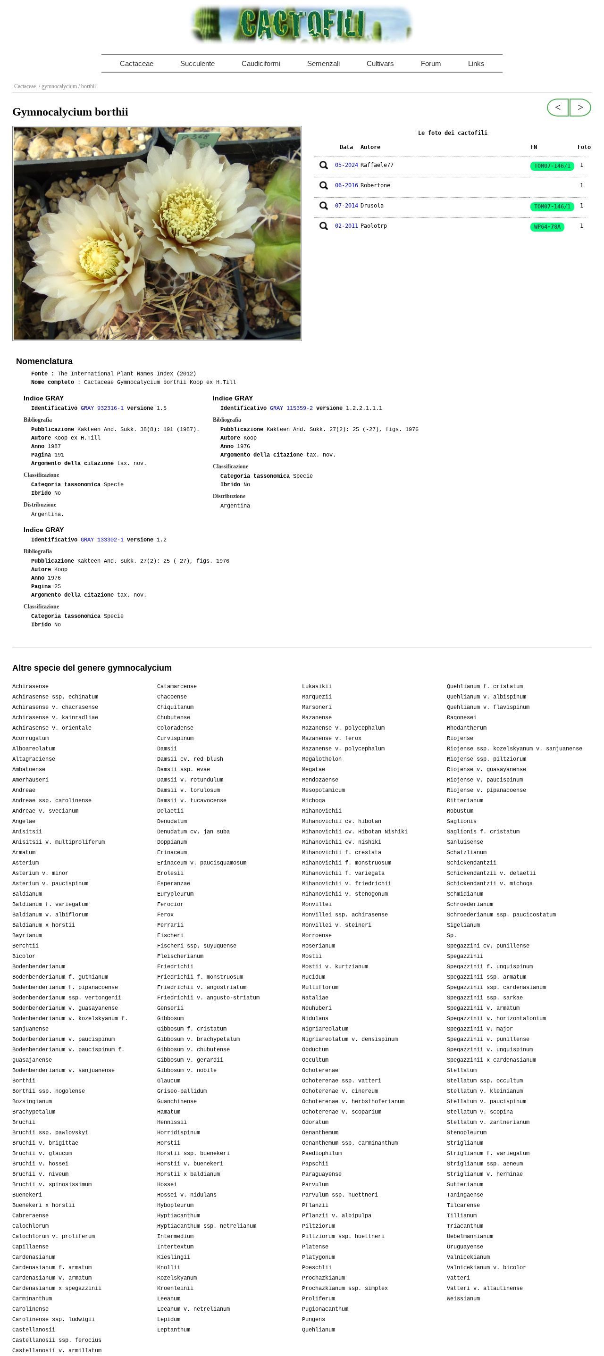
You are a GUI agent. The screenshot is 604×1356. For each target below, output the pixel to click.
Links (476, 63)
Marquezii (317, 697)
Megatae (313, 769)
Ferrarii (170, 925)
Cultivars (380, 63)
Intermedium (175, 1236)
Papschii (315, 1164)
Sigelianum (463, 925)
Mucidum (313, 977)
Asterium (25, 863)
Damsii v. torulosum (188, 790)
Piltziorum (318, 1226)
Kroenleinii (175, 1288)
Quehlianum (318, 1330)
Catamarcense (177, 686)
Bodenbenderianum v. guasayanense (65, 1008)
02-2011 (346, 226)
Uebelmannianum (470, 1236)
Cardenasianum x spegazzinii (56, 1288)
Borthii (23, 1081)
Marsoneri (317, 707)
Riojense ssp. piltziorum (486, 759)
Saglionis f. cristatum (483, 832)
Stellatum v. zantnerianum (488, 1122)
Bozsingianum (32, 1101)
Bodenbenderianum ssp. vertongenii (66, 998)
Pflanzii (315, 1205)
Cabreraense (30, 1216)
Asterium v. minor (40, 873)
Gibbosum (170, 1018)
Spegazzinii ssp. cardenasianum (496, 987)
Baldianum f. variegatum (50, 904)
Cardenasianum (33, 1257)
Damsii (167, 749)
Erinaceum (172, 852)
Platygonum (318, 1257)
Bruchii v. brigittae (45, 1143)
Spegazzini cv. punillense (488, 946)
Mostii (312, 956)
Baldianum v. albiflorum (50, 915)
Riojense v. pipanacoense (486, 790)
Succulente (197, 63)
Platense (315, 1247)
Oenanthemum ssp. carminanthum (350, 1143)
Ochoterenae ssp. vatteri (341, 1081)
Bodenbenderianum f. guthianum (60, 977)
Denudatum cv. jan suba (193, 832)
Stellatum (462, 1070)
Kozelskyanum (177, 1278)
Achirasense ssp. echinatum (55, 697)
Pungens (313, 1319)
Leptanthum (173, 1330)
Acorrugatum (30, 738)
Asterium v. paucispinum (50, 884)
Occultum (315, 1060)
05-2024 (346, 165)
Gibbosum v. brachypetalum (198, 1039)
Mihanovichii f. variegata (343, 873)
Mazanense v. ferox (331, 738)
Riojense (460, 738)
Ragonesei (462, 718)
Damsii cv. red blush (190, 759)
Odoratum (315, 1122)
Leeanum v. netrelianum (193, 1309)
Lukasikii (317, 686)
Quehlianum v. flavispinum (488, 707)
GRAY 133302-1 (104, 540)
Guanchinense (177, 1101)
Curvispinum (175, 738)
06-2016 (346, 185)
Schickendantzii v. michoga (490, 884)
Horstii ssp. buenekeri (193, 1153)
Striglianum (465, 1143)
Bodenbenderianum (38, 967)
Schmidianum (465, 894)
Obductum (315, 1050)
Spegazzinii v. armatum (483, 1008)
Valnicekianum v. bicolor (486, 1267)
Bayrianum (27, 935)
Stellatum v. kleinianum (485, 1091)
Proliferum (318, 1299)
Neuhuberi (317, 1008)
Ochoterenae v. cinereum (340, 1091)
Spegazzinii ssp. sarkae (485, 998)
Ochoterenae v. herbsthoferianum (353, 1101)
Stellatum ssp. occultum (485, 1081)
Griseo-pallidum (182, 1091)
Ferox (165, 915)
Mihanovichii (322, 811)
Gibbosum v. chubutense (193, 1050)
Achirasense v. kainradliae (55, 718)
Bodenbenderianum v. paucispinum (63, 1039)
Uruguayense (465, 1247)
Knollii (168, 1267)
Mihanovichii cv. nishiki (341, 842)
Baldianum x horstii (43, 925)
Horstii (168, 1143)
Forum (431, 63)
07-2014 (346, 205)
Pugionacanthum (325, 1309)
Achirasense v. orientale (52, 728)
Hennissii (172, 1122)
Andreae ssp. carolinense (52, 801)
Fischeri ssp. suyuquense (196, 946)
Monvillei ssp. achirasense (345, 915)
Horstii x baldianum (188, 1174)
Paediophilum (322, 1153)
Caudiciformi (261, 63)
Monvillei (317, 904)
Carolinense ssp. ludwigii (53, 1319)
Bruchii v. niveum (40, 1174)
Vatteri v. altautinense (485, 1288)
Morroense (317, 935)
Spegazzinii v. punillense (488, 1039)
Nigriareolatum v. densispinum (350, 1039)
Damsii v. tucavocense (191, 801)
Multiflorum (320, 987)
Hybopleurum (175, 1205)
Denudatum (172, 821)
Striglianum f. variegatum (488, 1153)
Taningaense (465, 1195)
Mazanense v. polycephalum (343, 728)
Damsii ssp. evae (183, 769)
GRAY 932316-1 (104, 408)
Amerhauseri (30, 780)
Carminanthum (32, 1299)
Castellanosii (33, 1330)
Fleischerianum (180, 956)
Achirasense (30, 686)
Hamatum (168, 1112)
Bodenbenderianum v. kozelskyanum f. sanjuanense (70, 1023)
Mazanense (317, 718)
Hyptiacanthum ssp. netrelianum (206, 1226)
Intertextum (175, 1247)
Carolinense (30, 1309)
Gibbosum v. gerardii (190, 1060)
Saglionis (462, 821)
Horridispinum (178, 1133)
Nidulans (315, 1018)
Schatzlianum (467, 852)
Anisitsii (27, 832)
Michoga (313, 801)
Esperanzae (173, 884)
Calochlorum (30, 1226)
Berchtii (25, 946)
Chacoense (172, 697)
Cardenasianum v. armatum (52, 1278)
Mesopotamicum (323, 790)
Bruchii (23, 1122)
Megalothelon (322, 759)
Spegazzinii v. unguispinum (490, 1050)
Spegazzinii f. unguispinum (490, 967)
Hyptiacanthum (178, 1216)
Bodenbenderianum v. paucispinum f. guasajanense (68, 1055)
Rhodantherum (467, 728)
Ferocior (170, 904)
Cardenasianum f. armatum (52, 1267)
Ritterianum (465, 801)
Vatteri (458, 1278)
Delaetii (170, 811)
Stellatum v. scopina (480, 1112)
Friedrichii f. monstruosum (200, 977)
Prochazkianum (323, 1278)
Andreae (23, 790)
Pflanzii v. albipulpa (336, 1216)
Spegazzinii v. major (480, 1029)
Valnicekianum (468, 1257)
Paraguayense (322, 1174)
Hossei (167, 1184)
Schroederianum (470, 904)
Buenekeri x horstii (43, 1205)
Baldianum (27, 894)
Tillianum (462, 1216)
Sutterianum (465, 1184)
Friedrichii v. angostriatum (201, 987)
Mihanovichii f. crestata (341, 852)
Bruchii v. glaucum (42, 1153)
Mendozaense (320, 780)
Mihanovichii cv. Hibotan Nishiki (355, 832)
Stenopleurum (467, 1133)
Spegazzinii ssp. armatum (486, 977)
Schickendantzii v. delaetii (491, 873)
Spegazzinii (465, 956)
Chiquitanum (175, 707)
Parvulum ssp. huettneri (340, 1195)
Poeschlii (317, 1267)
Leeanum (168, 1299)
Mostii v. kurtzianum (335, 967)
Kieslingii (173, 1257)
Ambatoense (28, 769)
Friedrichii (175, 967)
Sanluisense (465, 842)
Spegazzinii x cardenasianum (491, 1060)
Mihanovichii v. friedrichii (346, 884)
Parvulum (315, 1184)
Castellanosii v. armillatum (56, 1351)
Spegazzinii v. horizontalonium (496, 1018)
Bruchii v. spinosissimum (52, 1184)
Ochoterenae (320, 1070)
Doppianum (172, 842)
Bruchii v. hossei (40, 1164)
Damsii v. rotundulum (190, 780)
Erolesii (170, 873)
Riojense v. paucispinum (485, 780)
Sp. (452, 935)
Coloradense (175, 728)
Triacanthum (465, 1226)
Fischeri (170, 935)
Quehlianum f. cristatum (485, 686)
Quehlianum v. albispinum (486, 697)
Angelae (23, 821)
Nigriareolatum (325, 1029)
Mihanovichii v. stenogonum (345, 894)
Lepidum (168, 1319)
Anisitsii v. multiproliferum (58, 842)
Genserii (170, 1008)
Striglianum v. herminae (485, 1174)
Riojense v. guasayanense (486, 769)
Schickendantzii (471, 863)
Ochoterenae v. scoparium (341, 1112)
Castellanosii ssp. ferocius (56, 1340)
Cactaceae (136, 63)
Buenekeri (27, 1195)
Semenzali (323, 63)
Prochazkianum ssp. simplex (345, 1288)
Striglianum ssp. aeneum (485, 1164)
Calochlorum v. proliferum (53, 1236)
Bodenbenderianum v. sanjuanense (63, 1070)
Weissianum (463, 1299)
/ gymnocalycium (57, 86)
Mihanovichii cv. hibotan (341, 821)
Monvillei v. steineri (336, 925)
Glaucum (168, 1081)
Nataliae (315, 998)
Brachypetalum (33, 1112)
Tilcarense (463, 1205)
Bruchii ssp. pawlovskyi (50, 1133)
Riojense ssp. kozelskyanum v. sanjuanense (514, 749)
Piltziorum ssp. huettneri (343, 1236)
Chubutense (173, 718)
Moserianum (318, 946)
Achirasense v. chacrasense (55, 707)
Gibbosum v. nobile (187, 1070)
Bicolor (23, 956)
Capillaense (30, 1247)
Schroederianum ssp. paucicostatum (501, 915)
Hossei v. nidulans (187, 1195)
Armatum (23, 852)
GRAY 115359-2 (293, 408)
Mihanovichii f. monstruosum (346, 863)
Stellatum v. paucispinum (486, 1101)
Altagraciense (33, 759)
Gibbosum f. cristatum (191, 1029)
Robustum (460, 811)
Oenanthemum (320, 1133)
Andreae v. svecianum (45, 811)
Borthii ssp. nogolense (48, 1091)
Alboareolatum (33, 749)
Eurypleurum (175, 894)
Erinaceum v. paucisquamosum (201, 863)
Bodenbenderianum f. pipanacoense (65, 987)
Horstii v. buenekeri (190, 1164)
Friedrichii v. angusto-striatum (208, 998)
